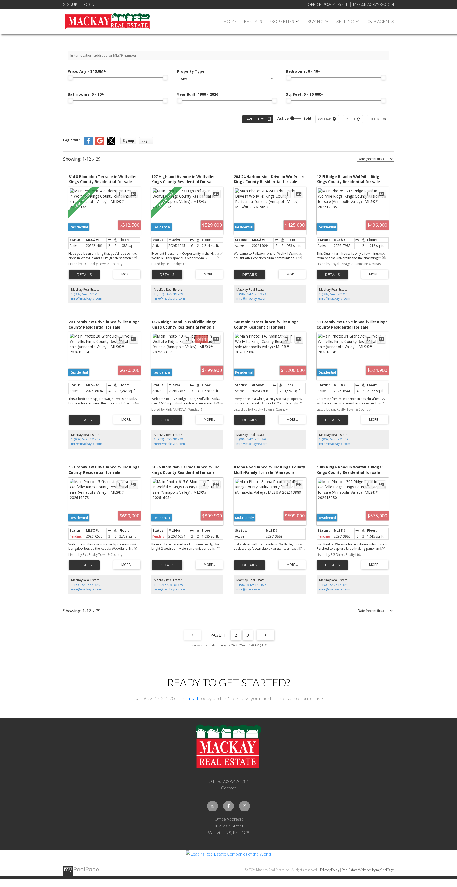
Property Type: (191, 71)
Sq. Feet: (304, 94)
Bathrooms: (86, 94)
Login (88, 4)
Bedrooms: (303, 71)
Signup (70, 4)
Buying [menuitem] (315, 21)
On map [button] (324, 119)
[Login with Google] (99, 144)
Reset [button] (350, 119)
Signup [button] (128, 140)
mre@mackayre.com (86, 298)
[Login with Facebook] (88, 144)
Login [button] (146, 140)
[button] (212, 806)
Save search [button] (255, 119)
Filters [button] (376, 119)
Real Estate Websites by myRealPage (368, 870)
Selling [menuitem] (345, 21)
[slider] (70, 77)
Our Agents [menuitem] (380, 21)
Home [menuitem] (230, 21)
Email (192, 698)
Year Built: (197, 94)
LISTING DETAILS (84, 274)
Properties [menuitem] (281, 21)
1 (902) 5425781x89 (85, 294)
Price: (87, 71)
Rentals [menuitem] (253, 21)
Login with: (72, 140)
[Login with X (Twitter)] (111, 144)
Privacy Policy (329, 870)
